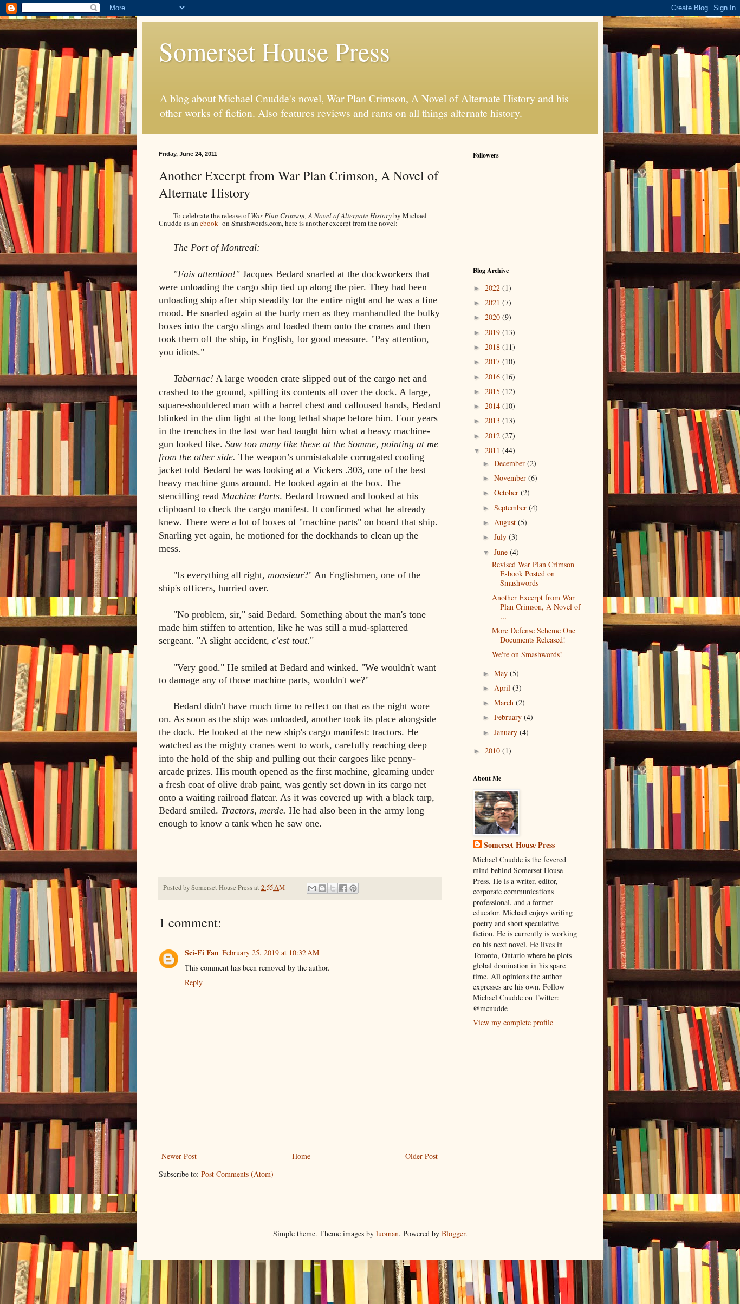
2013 (493, 420)
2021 (493, 302)
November (511, 478)
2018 (493, 347)
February (509, 717)
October (507, 492)
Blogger (453, 1233)
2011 (493, 450)
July (501, 537)
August (506, 522)
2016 (493, 376)
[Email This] (312, 888)
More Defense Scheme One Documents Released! (533, 635)
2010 (493, 750)
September (511, 507)
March (505, 702)
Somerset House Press (274, 51)
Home (301, 1156)
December (510, 463)
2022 (493, 288)
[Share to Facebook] (342, 888)
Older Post (421, 1156)
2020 (493, 317)
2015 (493, 391)
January (507, 732)
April (503, 688)
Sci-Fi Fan (202, 952)
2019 (493, 332)
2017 (493, 361)
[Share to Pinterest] (353, 888)
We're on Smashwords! (527, 654)
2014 (493, 406)
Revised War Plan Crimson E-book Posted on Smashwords (533, 573)
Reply (194, 982)
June (502, 552)
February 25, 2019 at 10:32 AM (270, 952)
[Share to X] (332, 888)
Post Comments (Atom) (237, 1174)
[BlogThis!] (322, 888)
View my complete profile (513, 1022)
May (502, 673)
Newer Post (179, 1156)
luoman (387, 1233)
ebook (209, 223)
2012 (493, 435)
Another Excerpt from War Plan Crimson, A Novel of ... (536, 606)
